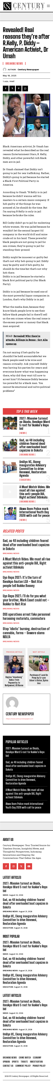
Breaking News (27, 455)
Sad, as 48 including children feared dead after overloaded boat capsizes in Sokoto (33, 445)
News (23, 433)
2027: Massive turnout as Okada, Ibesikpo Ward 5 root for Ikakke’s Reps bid (34, 423)
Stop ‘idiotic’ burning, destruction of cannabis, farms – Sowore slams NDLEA (26, 633)
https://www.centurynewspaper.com (19, 719)
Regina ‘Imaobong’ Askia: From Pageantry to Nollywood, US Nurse (14, 681)
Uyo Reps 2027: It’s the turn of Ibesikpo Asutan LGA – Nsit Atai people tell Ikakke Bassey (22, 581)
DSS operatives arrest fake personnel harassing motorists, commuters (26, 616)
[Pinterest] (18, 88)
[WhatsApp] (25, 88)
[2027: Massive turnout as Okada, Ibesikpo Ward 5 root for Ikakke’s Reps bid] (10, 423)
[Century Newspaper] (5, 69)
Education (25, 480)
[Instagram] (13, 866)
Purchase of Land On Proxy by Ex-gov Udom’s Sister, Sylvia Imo (38, 679)
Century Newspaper (28, 69)
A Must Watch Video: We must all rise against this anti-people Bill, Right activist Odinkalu (34, 492)
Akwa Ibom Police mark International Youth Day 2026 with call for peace (34, 512)
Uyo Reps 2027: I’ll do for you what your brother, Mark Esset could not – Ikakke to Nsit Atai (26, 600)
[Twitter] (12, 88)
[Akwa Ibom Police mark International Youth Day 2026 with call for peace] (10, 513)
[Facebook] (5, 88)
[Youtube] (29, 866)
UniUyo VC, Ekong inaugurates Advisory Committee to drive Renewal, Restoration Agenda (32, 468)
